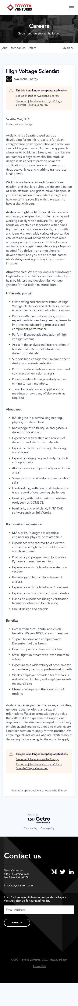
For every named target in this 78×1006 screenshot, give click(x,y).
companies (17, 48)
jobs (4, 48)
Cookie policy (47, 828)
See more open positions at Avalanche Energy (39, 790)
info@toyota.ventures (19, 885)
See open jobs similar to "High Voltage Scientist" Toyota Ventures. (39, 103)
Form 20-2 (39, 966)
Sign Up (17, 922)
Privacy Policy (58, 959)
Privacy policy (30, 828)
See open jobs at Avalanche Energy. (37, 95)
